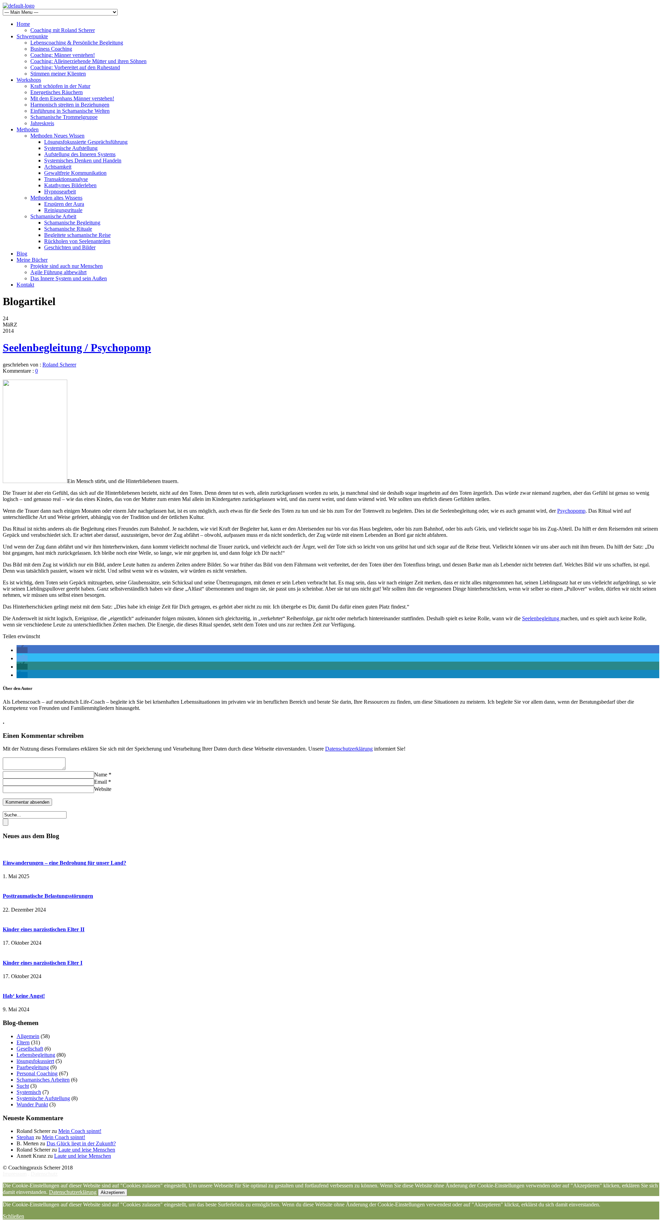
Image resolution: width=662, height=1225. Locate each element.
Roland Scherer (59, 365)
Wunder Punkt (32, 1104)
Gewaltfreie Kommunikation (75, 173)
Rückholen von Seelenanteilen (77, 241)
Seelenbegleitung (541, 618)
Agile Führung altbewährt (58, 272)
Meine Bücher (32, 260)
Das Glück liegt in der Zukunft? (81, 1143)
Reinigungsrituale (63, 210)
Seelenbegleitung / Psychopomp (77, 347)
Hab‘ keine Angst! (24, 996)
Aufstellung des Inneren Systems (80, 154)
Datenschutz (44, 1174)
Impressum (15, 1174)
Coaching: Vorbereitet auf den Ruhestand (75, 67)
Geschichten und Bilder (70, 247)
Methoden (28, 129)
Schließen (13, 1216)
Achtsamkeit (57, 167)
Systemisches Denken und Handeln (82, 160)
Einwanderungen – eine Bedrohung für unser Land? (64, 863)
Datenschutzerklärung (349, 749)
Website (102, 789)
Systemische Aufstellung (71, 148)
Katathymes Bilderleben (70, 185)
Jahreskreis (42, 123)
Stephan (25, 1137)
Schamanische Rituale (68, 229)
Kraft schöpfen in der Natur (60, 86)
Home (23, 24)
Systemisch (29, 1092)
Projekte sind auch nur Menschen (66, 266)
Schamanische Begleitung (72, 222)
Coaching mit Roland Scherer (62, 30)
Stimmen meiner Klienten (58, 74)
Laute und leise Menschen (86, 1150)
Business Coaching (51, 49)
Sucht (23, 1086)
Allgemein (28, 1036)
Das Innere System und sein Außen (68, 278)
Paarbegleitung (33, 1067)
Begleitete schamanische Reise (77, 235)
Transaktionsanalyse (66, 179)
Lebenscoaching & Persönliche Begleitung (76, 43)
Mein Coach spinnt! (79, 1131)
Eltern (23, 1042)
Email (100, 782)
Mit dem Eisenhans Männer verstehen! (72, 98)
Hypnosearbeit (60, 191)
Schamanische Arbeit (53, 216)
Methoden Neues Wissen (57, 136)
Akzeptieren (112, 1192)
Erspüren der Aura (64, 204)
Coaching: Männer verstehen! (62, 55)
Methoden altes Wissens (56, 198)
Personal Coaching (37, 1073)
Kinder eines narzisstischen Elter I (42, 963)
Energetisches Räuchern (56, 92)
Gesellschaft (30, 1049)
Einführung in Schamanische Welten (70, 111)
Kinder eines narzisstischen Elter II (43, 929)
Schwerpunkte (32, 36)
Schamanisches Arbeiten (43, 1080)
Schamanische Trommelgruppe (64, 117)
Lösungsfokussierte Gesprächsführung (86, 142)
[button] (22, 650)
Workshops (29, 80)
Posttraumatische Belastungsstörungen (48, 896)
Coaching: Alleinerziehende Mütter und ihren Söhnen (88, 61)
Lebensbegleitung (36, 1055)
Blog (22, 254)
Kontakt (25, 285)
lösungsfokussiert (35, 1061)
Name (100, 774)
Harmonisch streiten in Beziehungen (69, 105)
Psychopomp (571, 511)
